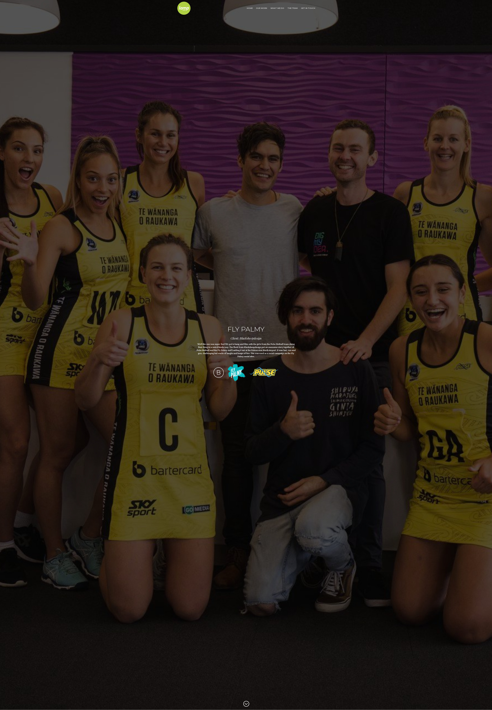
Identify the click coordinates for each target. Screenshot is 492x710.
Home (250, 8)
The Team (293, 8)
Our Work (261, 8)
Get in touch (308, 8)
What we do (277, 8)
